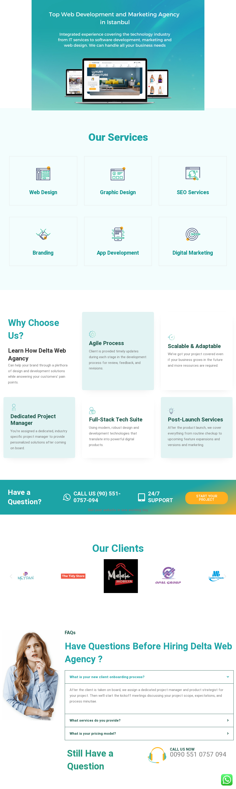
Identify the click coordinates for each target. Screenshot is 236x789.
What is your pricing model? (93, 733)
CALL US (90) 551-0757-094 (97, 497)
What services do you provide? (95, 720)
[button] (11, 576)
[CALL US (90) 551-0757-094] (67, 497)
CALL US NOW (182, 749)
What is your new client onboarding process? (107, 677)
